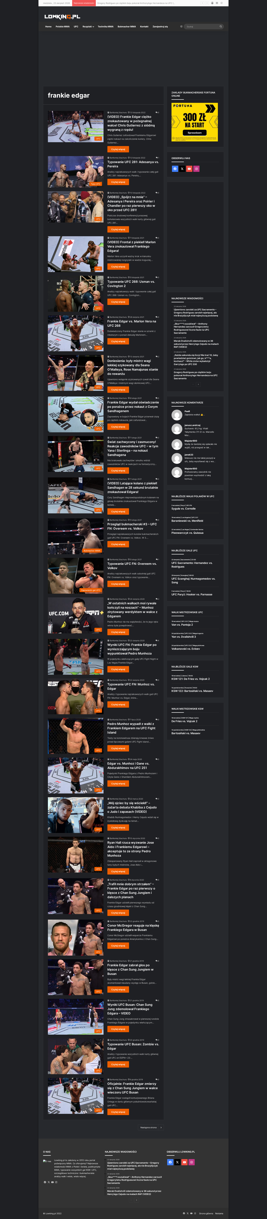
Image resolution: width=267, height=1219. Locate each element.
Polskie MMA (63, 26)
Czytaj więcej (118, 149)
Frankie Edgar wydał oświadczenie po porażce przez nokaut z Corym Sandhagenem (133, 407)
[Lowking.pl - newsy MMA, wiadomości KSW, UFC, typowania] (62, 17)
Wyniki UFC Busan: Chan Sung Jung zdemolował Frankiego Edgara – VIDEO (130, 1009)
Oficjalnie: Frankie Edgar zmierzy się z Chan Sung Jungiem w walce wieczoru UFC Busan (132, 1088)
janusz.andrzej (192, 425)
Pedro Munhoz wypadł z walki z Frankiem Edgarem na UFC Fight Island (131, 728)
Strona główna (206, 1213)
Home (48, 26)
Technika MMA (105, 26)
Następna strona (148, 1127)
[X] (49, 1182)
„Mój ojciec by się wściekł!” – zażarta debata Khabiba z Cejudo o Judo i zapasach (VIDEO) (132, 807)
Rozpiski (87, 26)
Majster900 (191, 440)
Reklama (219, 1213)
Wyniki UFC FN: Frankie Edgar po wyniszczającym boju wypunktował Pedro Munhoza (132, 649)
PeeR (187, 411)
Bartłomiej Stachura (118, 112)
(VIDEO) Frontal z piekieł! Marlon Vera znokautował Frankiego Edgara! (131, 246)
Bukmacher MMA (127, 26)
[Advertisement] (133, 57)
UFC (76, 26)
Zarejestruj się (160, 26)
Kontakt (144, 26)
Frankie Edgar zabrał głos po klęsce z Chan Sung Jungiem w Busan (130, 969)
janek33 (189, 454)
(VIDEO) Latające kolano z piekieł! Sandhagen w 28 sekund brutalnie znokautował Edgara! (132, 487)
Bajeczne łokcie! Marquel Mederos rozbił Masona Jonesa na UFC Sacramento (134, 3)
